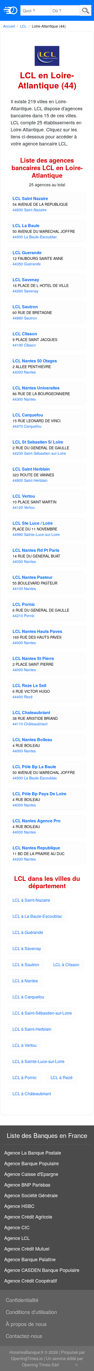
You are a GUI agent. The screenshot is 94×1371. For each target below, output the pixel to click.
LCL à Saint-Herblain (32, 1029)
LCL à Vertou (25, 1045)
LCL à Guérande (28, 932)
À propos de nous (26, 1324)
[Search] (85, 10)
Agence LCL (17, 1237)
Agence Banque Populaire (31, 1163)
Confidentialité (22, 1300)
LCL (23, 26)
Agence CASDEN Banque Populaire (41, 1269)
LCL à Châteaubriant (32, 1094)
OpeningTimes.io (27, 1358)
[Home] (10, 10)
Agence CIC (17, 1227)
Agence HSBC (19, 1205)
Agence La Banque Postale (32, 1152)
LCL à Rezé (62, 1077)
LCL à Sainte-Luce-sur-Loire (38, 1061)
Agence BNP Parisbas (27, 1184)
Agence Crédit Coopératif (30, 1280)
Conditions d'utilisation (31, 1312)
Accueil (9, 26)
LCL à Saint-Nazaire (31, 900)
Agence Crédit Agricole (28, 1216)
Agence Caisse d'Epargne (31, 1173)
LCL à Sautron (26, 965)
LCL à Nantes (25, 981)
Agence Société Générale (31, 1195)
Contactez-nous (24, 1336)
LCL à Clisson (66, 965)
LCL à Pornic (25, 1077)
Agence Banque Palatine (30, 1259)
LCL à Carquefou (28, 997)
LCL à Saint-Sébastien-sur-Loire (42, 1013)
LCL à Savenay (27, 948)
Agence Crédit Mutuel (26, 1248)
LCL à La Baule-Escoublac (37, 916)
